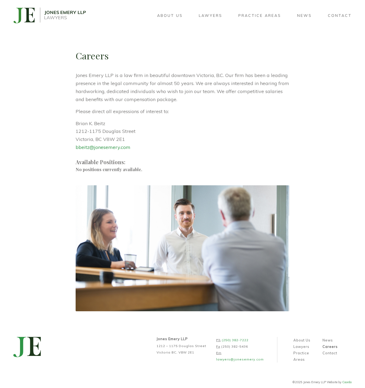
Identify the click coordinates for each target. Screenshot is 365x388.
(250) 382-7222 (235, 340)
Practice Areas (301, 356)
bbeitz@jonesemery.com (103, 147)
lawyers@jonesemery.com (240, 359)
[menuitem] (170, 15)
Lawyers (301, 346)
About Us (301, 340)
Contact (330, 353)
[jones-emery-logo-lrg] (49, 15)
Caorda (347, 382)
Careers (330, 346)
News (328, 340)
